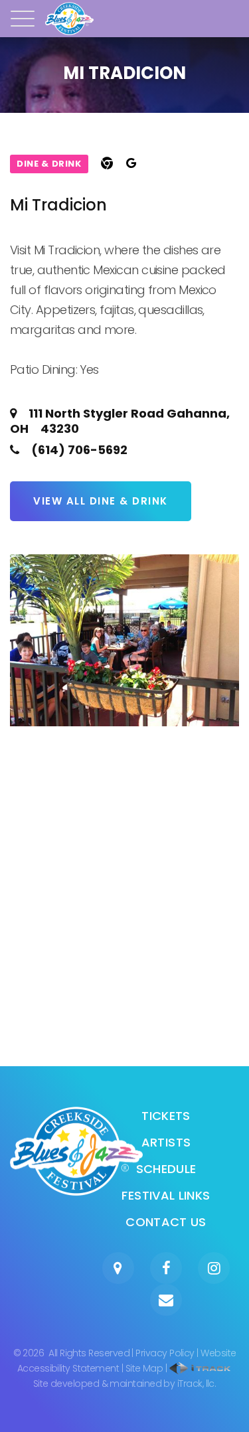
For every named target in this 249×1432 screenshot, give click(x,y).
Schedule (166, 1168)
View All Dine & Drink (100, 501)
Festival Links (166, 1195)
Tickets (166, 1115)
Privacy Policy (164, 1353)
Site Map (144, 1368)
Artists (166, 1142)
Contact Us (166, 1222)
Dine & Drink (49, 163)
